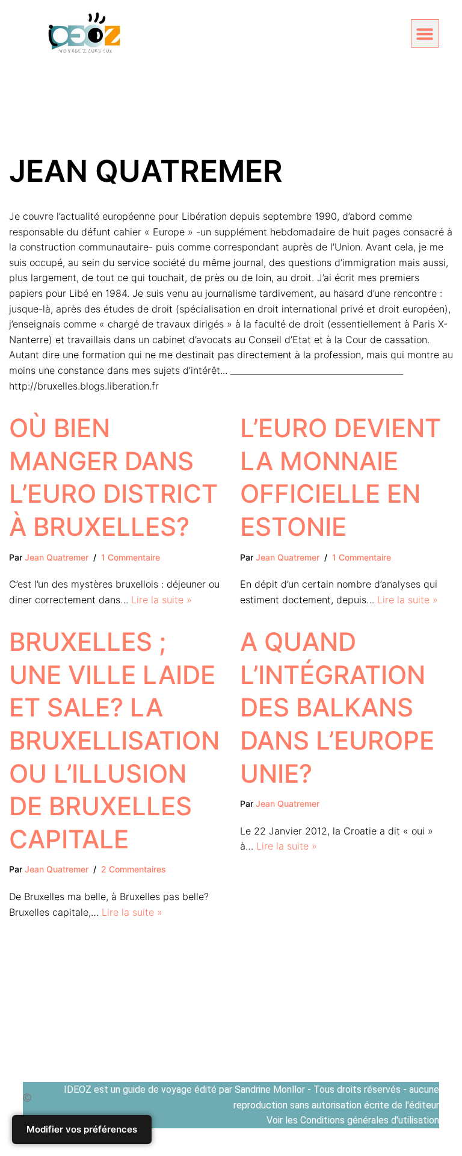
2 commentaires (133, 869)
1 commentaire (130, 557)
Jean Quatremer (56, 557)
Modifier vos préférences (81, 1129)
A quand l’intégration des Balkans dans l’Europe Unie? (337, 707)
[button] (425, 33)
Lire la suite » (161, 600)
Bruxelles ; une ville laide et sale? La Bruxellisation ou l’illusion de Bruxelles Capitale (114, 740)
